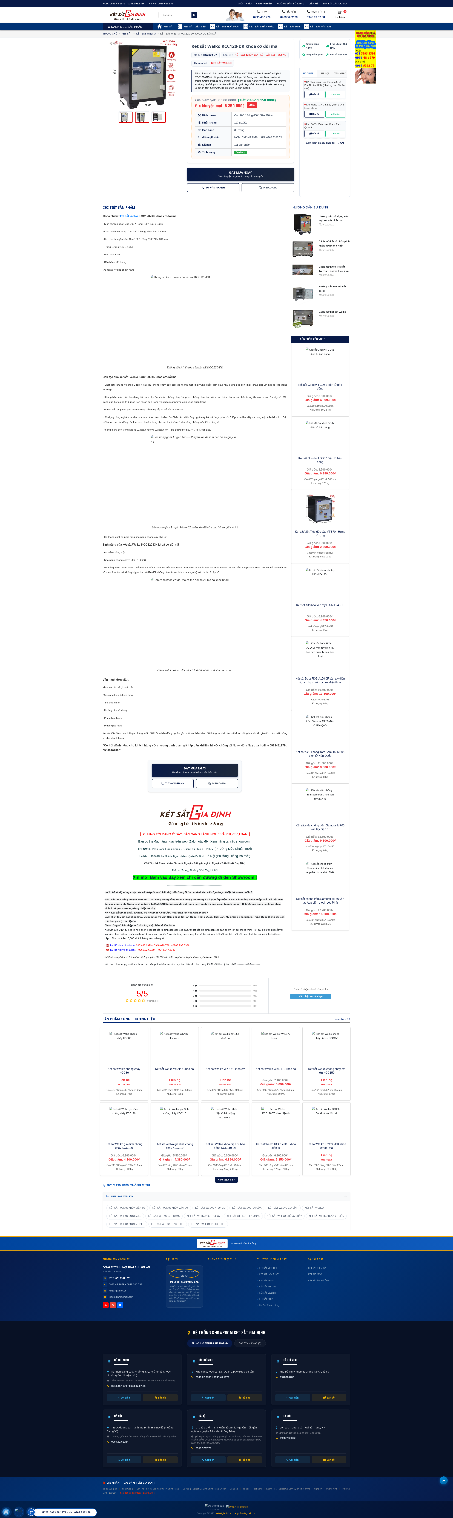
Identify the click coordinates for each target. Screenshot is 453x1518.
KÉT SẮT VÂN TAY (320, 26)
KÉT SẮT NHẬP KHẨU (261, 26)
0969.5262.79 (165, 3)
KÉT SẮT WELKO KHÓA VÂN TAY (170, 1208)
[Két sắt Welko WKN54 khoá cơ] (225, 1046)
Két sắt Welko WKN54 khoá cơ (225, 1068)
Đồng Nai (234, 1488)
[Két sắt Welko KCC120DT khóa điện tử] (275, 1121)
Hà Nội (143, 856)
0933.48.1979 (262, 17)
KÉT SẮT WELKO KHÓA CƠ (210, 1208)
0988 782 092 (288, 1438)
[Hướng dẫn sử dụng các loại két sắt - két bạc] (303, 224)
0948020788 (287, 1377)
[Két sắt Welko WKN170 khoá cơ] (275, 1046)
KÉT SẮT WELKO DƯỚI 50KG (125, 1216)
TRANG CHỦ (110, 33)
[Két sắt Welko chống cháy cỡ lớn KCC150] (326, 1046)
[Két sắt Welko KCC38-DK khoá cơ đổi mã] (326, 1121)
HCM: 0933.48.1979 (245, 137)
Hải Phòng (257, 1488)
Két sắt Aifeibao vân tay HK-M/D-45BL (320, 605)
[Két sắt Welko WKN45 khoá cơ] (174, 1046)
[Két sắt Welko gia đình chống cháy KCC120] (124, 1121)
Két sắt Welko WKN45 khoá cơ (174, 1068)
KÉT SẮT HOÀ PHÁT (228, 26)
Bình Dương (127, 1488)
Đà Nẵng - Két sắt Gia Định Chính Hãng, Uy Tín (204, 1488)
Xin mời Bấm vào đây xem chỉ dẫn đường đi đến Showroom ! (195, 877)
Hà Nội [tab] (325, 73)
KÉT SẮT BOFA (266, 1299)
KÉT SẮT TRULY (266, 1280)
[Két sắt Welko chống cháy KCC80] (124, 1046)
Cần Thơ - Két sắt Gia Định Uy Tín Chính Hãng (158, 1488)
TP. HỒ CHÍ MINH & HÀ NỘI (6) (210, 1343)
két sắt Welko (129, 216)
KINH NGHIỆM (264, 3)
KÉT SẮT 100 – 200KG (273, 55)
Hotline (336, 94)
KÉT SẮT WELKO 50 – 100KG (164, 1216)
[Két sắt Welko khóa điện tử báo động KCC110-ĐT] (225, 1121)
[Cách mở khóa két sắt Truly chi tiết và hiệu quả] (303, 269)
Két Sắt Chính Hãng (269, 1305)
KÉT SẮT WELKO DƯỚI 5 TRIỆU (126, 1224)
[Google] (113, 1305)
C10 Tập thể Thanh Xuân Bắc (161, 863)
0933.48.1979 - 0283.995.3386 (127, 3)
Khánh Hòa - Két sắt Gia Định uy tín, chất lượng (288, 1488)
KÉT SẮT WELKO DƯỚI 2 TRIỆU (326, 1216)
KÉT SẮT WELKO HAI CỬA (247, 1208)
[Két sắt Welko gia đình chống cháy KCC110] (174, 1121)
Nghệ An (318, 1488)
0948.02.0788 (203, 1377)
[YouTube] (106, 1305)
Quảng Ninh (331, 1488)
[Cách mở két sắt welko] (303, 318)
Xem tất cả (342, 1019)
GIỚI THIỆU (245, 3)
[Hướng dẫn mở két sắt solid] (303, 294)
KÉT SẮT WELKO (146, 33)
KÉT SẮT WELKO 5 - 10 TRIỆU (167, 1224)
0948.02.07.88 (316, 17)
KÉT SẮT (169, 26)
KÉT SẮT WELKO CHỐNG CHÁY (284, 1216)
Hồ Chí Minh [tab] (310, 73)
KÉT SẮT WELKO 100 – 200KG (203, 1216)
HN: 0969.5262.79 (271, 137)
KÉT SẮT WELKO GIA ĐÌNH (283, 1208)
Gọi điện (125, 1397)
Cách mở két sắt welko (332, 311)
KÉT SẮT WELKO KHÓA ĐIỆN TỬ (127, 1208)
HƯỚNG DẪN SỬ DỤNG (291, 3)
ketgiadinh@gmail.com (121, 1296)
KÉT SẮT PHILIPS (267, 1286)
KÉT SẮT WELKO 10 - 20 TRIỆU (208, 1224)
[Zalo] (120, 1305)
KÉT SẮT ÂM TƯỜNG (318, 1280)
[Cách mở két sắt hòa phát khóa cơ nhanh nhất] (303, 249)
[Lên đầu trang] (444, 1480)
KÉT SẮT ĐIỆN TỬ (317, 1268)
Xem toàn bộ (226, 1179)
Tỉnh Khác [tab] (340, 73)
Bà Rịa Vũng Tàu (110, 1488)
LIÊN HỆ (313, 3)
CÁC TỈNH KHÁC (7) (250, 1343)
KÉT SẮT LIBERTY (267, 1292)
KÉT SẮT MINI (292, 26)
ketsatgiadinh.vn (118, 1290)
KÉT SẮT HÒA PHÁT (269, 1274)
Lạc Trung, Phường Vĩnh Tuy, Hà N (196, 870)
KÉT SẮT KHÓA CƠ (246, 55)
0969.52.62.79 (119, 1441)
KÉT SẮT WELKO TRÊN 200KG (243, 1216)
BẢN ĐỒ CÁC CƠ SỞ (335, 3)
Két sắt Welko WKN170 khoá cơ (276, 1068)
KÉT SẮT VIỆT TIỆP (195, 26)
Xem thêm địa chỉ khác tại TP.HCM (325, 143)
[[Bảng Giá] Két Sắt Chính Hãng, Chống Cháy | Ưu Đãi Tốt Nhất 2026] (127, 14)
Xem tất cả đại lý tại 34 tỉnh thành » (137, 1492)
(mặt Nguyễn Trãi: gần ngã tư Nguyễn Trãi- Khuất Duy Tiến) (211, 863)
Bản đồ (315, 94)
